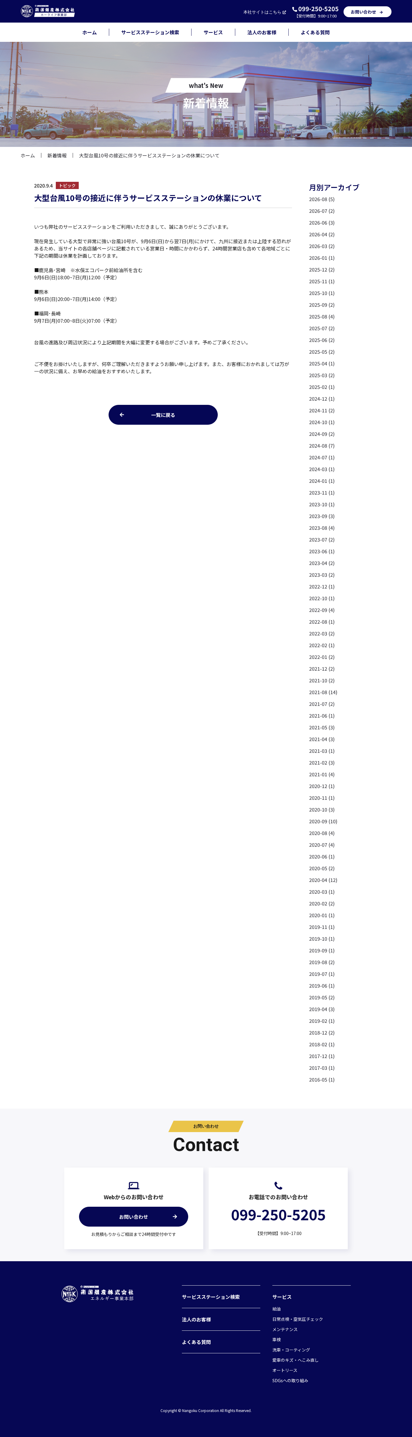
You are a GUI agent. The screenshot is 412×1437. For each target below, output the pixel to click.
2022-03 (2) (322, 633)
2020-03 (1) (322, 891)
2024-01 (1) (322, 480)
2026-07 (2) (322, 210)
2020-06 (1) (322, 856)
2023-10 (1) (322, 504)
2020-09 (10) (323, 821)
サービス (213, 32)
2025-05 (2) (322, 351)
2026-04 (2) (322, 234)
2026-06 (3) (322, 222)
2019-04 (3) (322, 1009)
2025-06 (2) (322, 339)
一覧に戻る (163, 414)
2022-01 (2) (322, 656)
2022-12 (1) (322, 586)
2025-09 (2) (322, 304)
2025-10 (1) (322, 292)
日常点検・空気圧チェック (297, 1319)
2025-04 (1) (322, 363)
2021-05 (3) (322, 727)
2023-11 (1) (322, 492)
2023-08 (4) (322, 527)
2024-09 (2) (322, 433)
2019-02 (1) (322, 1020)
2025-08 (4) (322, 316)
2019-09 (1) (322, 950)
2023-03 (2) (322, 574)
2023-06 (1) (322, 551)
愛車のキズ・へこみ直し (295, 1360)
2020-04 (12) (323, 879)
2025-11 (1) (322, 281)
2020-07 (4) (322, 844)
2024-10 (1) (322, 422)
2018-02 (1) (322, 1044)
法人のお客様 (261, 32)
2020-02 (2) (322, 903)
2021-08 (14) (323, 692)
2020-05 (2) (322, 868)
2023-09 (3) (322, 516)
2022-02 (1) (322, 645)
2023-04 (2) (322, 562)
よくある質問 (315, 32)
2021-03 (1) (322, 750)
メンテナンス (285, 1329)
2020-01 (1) (322, 915)
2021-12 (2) (322, 668)
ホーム (89, 32)
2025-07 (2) (322, 328)
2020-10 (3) (322, 809)
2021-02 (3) (322, 762)
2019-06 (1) (322, 985)
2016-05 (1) (322, 1079)
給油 (276, 1309)
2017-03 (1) (322, 1067)
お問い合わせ (363, 12)
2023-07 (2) (322, 539)
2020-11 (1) (322, 797)
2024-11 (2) (322, 410)
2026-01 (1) (322, 257)
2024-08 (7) (322, 445)
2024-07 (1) (322, 457)
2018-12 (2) (322, 1032)
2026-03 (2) (322, 246)
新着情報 (57, 155)
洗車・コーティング (291, 1350)
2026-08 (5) (322, 199)
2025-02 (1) (322, 386)
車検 (276, 1339)
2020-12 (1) (322, 786)
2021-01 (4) (322, 774)
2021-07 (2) (322, 703)
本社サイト (262, 12)
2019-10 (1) (322, 938)
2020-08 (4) (322, 832)
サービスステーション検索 (150, 32)
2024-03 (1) (322, 469)
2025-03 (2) (322, 375)
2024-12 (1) (322, 398)
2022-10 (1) (322, 598)
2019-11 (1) (322, 926)
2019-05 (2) (322, 997)
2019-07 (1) (322, 973)
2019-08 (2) (322, 962)
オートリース (284, 1370)
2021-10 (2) (322, 680)
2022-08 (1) (322, 621)
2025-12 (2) (322, 269)
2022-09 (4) (322, 609)
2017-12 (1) (322, 1056)
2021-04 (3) (322, 739)
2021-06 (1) (322, 715)
